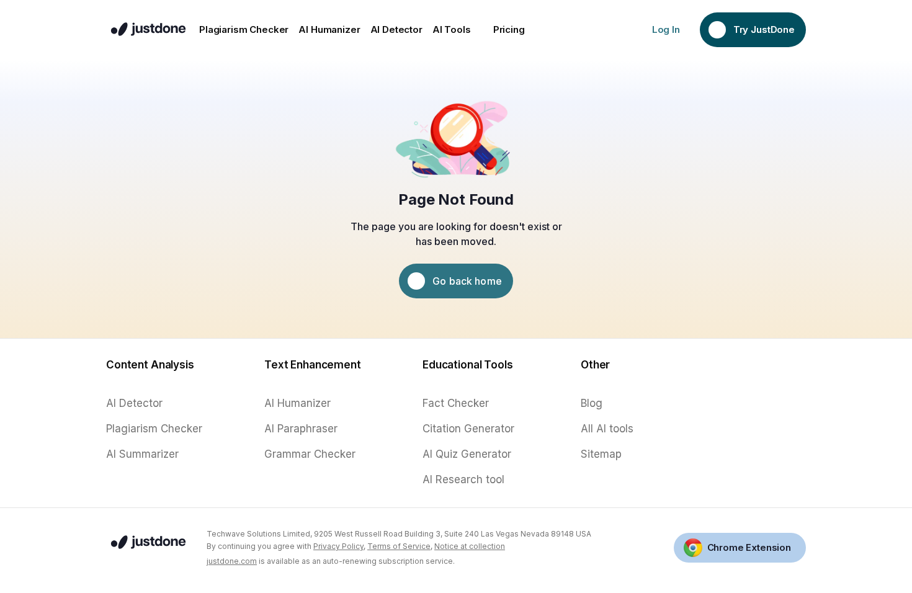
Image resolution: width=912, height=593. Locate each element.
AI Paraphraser (301, 428)
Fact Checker (455, 403)
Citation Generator (468, 428)
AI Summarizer (142, 454)
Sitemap (601, 454)
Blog (591, 403)
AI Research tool (463, 479)
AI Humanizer (297, 403)
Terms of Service (399, 546)
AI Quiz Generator (466, 454)
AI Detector (134, 403)
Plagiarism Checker (154, 428)
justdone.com (232, 561)
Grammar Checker (309, 454)
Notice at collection (469, 546)
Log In (666, 29)
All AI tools (607, 428)
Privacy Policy (338, 546)
